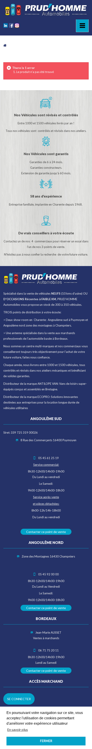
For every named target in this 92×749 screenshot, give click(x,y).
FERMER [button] (46, 741)
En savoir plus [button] (17, 729)
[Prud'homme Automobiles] (46, 9)
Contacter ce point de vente (46, 532)
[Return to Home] (5, 45)
